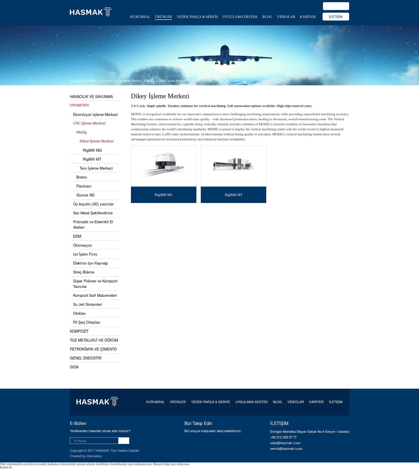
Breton (81, 177)
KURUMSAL (140, 17)
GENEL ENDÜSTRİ (85, 358)
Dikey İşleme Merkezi (97, 141)
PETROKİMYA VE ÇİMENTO (93, 349)
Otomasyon (82, 245)
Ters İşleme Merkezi (96, 168)
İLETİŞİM (336, 16)
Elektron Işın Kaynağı (90, 263)
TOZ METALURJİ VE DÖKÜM (94, 340)
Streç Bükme (83, 272)
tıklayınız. (183, 464)
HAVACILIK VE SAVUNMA (91, 96)
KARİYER (308, 17)
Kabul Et (6, 467)
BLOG (267, 17)
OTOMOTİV (79, 105)
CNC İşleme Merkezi (89, 123)
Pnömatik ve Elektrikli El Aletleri (93, 224)
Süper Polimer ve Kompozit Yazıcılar (95, 283)
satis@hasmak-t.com (285, 442)
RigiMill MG (92, 150)
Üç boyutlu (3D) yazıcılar (93, 203)
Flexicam (83, 186)
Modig (81, 132)
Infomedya (93, 456)
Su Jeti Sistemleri (87, 304)
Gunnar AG (85, 195)
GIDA (74, 366)
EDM (77, 236)
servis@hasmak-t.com (286, 448)
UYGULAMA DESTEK (240, 17)
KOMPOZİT (79, 331)
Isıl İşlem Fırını (85, 254)
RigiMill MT (92, 159)
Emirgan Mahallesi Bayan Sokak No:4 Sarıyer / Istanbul (309, 431)
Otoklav (79, 313)
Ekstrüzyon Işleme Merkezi (95, 114)
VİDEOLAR (286, 17)
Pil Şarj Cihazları (86, 322)
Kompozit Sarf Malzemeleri (95, 295)
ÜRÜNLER (163, 17)
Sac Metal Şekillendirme (93, 212)
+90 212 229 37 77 (283, 437)
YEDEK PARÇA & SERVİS (197, 17)
